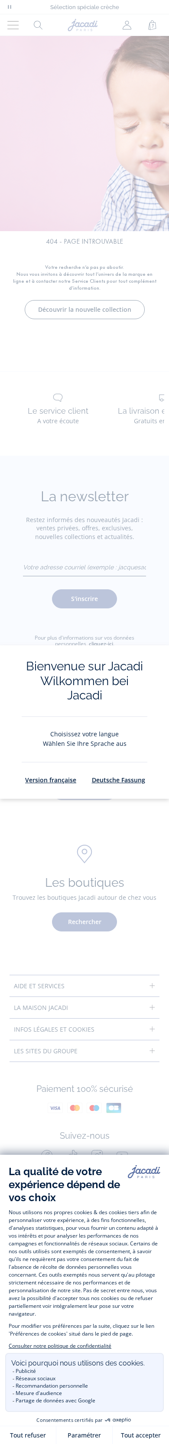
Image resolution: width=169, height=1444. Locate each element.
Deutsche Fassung (118, 780)
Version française (50, 780)
